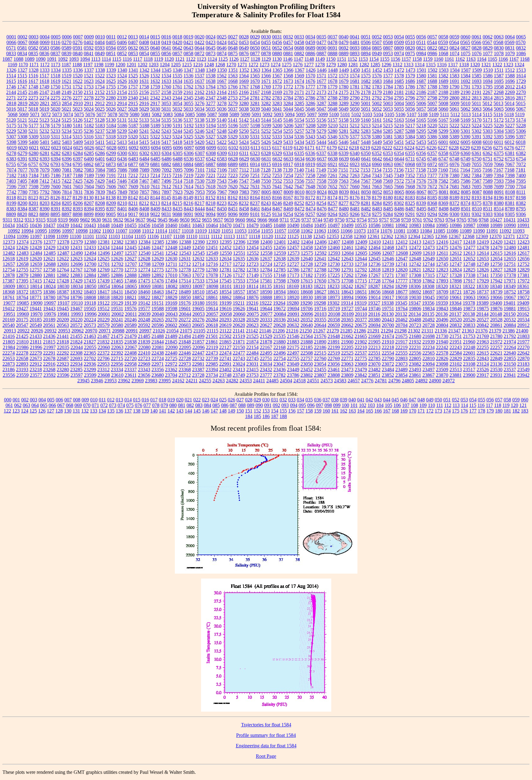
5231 (33, 131)
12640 (306, 258)
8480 (344, 208)
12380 (90, 242)
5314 (66, 136)
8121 (22, 197)
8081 (444, 192)
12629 (157, 258)
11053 (241, 231)
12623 (76, 258)
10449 (117, 225)
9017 (133, 214)
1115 (116, 59)
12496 (104, 253)
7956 (211, 192)
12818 (374, 269)
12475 (442, 247)
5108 (423, 114)
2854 (67, 103)
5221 (443, 125)
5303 (488, 131)
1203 (154, 64)
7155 (388, 170)
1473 (410, 70)
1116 (127, 59)
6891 (244, 164)
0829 (488, 48)
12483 (22, 253)
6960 (377, 164)
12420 (496, 242)
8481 (355, 208)
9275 (377, 214)
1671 (266, 81)
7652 (332, 186)
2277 (78, 97)
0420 (177, 42)
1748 (33, 86)
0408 (144, 42)
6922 (344, 164)
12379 (77, 242)
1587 (499, 75)
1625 (111, 81)
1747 (22, 86)
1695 (499, 81)
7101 (200, 170)
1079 (510, 53)
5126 (78, 120)
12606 (375, 253)
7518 (188, 181)
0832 (521, 48)
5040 (266, 109)
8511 (488, 208)
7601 (67, 186)
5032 (177, 109)
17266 (361, 275)
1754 (100, 86)
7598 (33, 186)
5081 (146, 114)
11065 (333, 231)
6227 (443, 147)
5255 (288, 131)
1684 (388, 81)
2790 (355, 97)
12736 (374, 264)
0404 (100, 42)
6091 (122, 147)
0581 (22, 48)
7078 (33, 170)
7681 (454, 186)
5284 (377, 131)
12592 (320, 253)
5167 (443, 120)
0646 (222, 48)
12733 (347, 264)
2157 (155, 92)
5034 (199, 109)
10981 (388, 225)
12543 (185, 253)
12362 (387, 236)
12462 (361, 247)
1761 (177, 86)
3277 (211, 103)
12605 (361, 253)
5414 (133, 142)
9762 (428, 219)
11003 (108, 231)
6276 (509, 147)
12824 (455, 269)
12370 (495, 236)
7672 (432, 186)
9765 (461, 219)
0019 (188, 36)
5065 (499, 109)
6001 (443, 142)
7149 (321, 170)
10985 (442, 225)
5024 (89, 109)
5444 (321, 142)
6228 (454, 147)
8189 (454, 197)
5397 (521, 136)
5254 (277, 131)
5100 (334, 114)
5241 (144, 131)
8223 (222, 203)
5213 (366, 125)
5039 (255, 109)
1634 (177, 81)
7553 (288, 181)
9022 (155, 214)
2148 (55, 92)
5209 (322, 125)
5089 (234, 114)
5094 (290, 114)
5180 (67, 125)
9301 (465, 214)
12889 (144, 275)
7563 (344, 181)
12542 (171, 253)
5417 (166, 142)
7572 (399, 181)
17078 (212, 275)
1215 (187, 64)
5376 (344, 136)
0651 (266, 48)
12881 (49, 275)
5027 (122, 109)
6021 (34, 147)
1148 (309, 59)
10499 (347, 225)
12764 (63, 269)
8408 (144, 208)
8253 (310, 203)
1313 (408, 64)
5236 (89, 131)
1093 (74, 59)
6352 (377, 153)
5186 (122, 125)
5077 (101, 114)
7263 (355, 175)
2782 (266, 97)
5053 (388, 109)
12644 (361, 258)
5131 (122, 120)
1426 (311, 70)
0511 (421, 42)
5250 (244, 131)
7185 (45, 175)
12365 (427, 236)
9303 (488, 214)
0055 (410, 36)
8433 (166, 208)
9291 (410, 214)
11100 (75, 236)
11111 (204, 236)
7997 (255, 192)
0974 (399, 53)
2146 (33, 92)
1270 (231, 64)
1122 (190, 59)
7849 (122, 192)
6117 (277, 147)
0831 (510, 48)
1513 (521, 70)
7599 (45, 186)
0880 (277, 53)
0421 (188, 42)
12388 (185, 242)
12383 (131, 242)
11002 (95, 231)
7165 (476, 170)
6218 (354, 147)
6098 (200, 147)
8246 (277, 203)
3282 (266, 103)
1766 (233, 86)
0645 (211, 48)
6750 (477, 158)
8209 (111, 203)
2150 (78, 92)
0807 (388, 48)
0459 (310, 42)
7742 (11, 192)
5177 (33, 125)
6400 (89, 158)
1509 (477, 70)
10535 (361, 225)
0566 (476, 42)
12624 (90, 258)
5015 (521, 103)
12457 (293, 247)
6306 (189, 153)
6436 (122, 158)
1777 (310, 86)
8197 (510, 197)
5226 (499, 125)
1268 (220, 64)
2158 (166, 92)
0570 (521, 42)
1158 (417, 59)
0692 (344, 48)
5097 (312, 114)
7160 (443, 170)
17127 (239, 275)
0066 (11, 42)
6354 (399, 153)
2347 (211, 97)
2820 (33, 103)
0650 (255, 48)
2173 (321, 92)
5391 (477, 136)
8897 (66, 214)
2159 (177, 92)
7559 (332, 181)
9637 (140, 219)
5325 (188, 136)
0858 (188, 53)
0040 (344, 36)
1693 (477, 81)
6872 (100, 164)
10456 (144, 225)
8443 (189, 208)
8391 (56, 208)
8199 (11, 203)
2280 (111, 97)
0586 (55, 48)
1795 (488, 86)
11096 (23, 236)
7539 (211, 181)
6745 (421, 158)
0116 (55, 42)
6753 (510, 158)
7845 (111, 192)
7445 (111, 181)
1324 (519, 64)
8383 (11, 208)
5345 (321, 136)
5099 (323, 114)
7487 (155, 181)
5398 (11, 142)
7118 (255, 170)
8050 (366, 192)
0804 (366, 48)
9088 (177, 214)
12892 (157, 275)
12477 (469, 247)
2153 (111, 92)
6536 (189, 158)
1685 (399, 81)
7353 (421, 175)
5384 (410, 136)
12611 (442, 253)
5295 (421, 131)
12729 (320, 264)
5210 (333, 125)
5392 (488, 136)
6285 (89, 153)
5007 (432, 103)
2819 (22, 103)
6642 (377, 158)
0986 (432, 53)
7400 (521, 175)
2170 (288, 92)
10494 (306, 225)
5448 (366, 142)
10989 (496, 225)
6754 (521, 158)
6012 (509, 142)
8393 (78, 208)
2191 (477, 92)
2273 (33, 97)
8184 (421, 197)
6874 (122, 164)
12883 (76, 275)
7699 (499, 186)
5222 (454, 125)
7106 (222, 170)
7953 (200, 192)
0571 (11, 48)
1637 (199, 81)
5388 (443, 136)
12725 (279, 264)
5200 (277, 125)
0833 (11, 53)
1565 (255, 75)
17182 (306, 275)
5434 (299, 142)
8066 (410, 192)
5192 (189, 125)
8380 (499, 203)
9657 (218, 219)
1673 (288, 81)
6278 (11, 153)
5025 (100, 109)
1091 (52, 59)
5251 (255, 131)
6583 (222, 158)
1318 (464, 64)
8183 (410, 197)
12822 (428, 269)
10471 (239, 225)
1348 (200, 70)
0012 (122, 36)
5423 (233, 142)
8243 (266, 203)
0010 (100, 36)
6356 (421, 153)
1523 (111, 75)
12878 (8, 275)
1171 (34, 64)
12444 (117, 247)
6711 (410, 158)
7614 (188, 186)
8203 (45, 203)
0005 (56, 36)
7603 (78, 186)
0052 (377, 36)
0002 (22, 36)
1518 (55, 75)
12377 (49, 242)
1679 (344, 81)
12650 (442, 258)
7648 (310, 186)
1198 (98, 64)
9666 (262, 219)
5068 (13, 114)
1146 (287, 59)
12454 (252, 247)
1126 (234, 59)
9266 (355, 214)
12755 (22, 269)
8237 (255, 203)
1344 (155, 70)
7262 (344, 175)
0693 (355, 48)
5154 (299, 120)
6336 (310, 153)
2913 (111, 103)
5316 (89, 136)
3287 (321, 103)
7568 (377, 181)
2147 (44, 92)
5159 (355, 120)
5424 (244, 142)
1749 (44, 86)
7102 (211, 170)
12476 (455, 247)
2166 (244, 92)
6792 (44, 164)
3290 (355, 103)
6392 (33, 158)
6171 (310, 147)
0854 (144, 53)
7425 (78, 181)
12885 (103, 275)
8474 (311, 208)
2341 (144, 97)
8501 (466, 208)
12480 (510, 247)
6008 (477, 142)
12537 (131, 253)
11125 (293, 236)
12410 (375, 242)
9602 (85, 219)
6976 (454, 164)
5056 (410, 109)
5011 (476, 103)
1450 (355, 70)
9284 (388, 214)
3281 (255, 103)
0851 (111, 53)
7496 (166, 181)
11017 (174, 231)
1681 (355, 81)
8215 (177, 203)
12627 (130, 258)
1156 (395, 59)
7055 (477, 164)
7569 (388, 181)
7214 (155, 175)
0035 (321, 36)
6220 (376, 147)
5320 (133, 136)
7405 (22, 181)
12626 (117, 258)
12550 (226, 253)
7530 (199, 181)
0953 (388, 53)
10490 (293, 225)
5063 (477, 109)
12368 (468, 236)
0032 (288, 36)
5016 (11, 109)
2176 (355, 92)
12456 (279, 247)
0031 (277, 36)
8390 (45, 208)
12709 (158, 264)
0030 (266, 36)
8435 (178, 208)
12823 (442, 269)
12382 (117, 242)
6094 (156, 147)
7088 (133, 170)
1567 (277, 75)
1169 (12, 64)
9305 (510, 214)
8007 (277, 192)
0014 (144, 36)
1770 (277, 86)
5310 (45, 136)
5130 (111, 120)
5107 (412, 114)
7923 (178, 192)
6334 (288, 153)
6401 (100, 158)
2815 (499, 97)
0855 (155, 53)
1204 (165, 64)
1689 (443, 81)
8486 (399, 208)
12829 (523, 269)
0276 (78, 42)
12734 (361, 264)
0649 (244, 48)
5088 (223, 114)
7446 (122, 181)
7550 (266, 181)
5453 (421, 142)
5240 (133, 131)
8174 (332, 197)
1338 (100, 70)
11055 (267, 231)
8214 (166, 203)
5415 (144, 142)
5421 (211, 142)
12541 (158, 253)
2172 (310, 92)
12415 (428, 242)
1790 (454, 86)
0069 (45, 42)
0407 (133, 42)
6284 (78, 153)
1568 (288, 75)
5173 (510, 120)
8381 (510, 203)
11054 (254, 231)
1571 (321, 75)
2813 (477, 97)
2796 (410, 97)
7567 (366, 181)
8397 (111, 208)
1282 (364, 64)
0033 (299, 36)
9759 (406, 219)
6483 (133, 158)
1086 (521, 53)
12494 (90, 253)
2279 (100, 97)
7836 (89, 192)
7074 (11, 170)
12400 (266, 242)
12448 (171, 247)
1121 (180, 59)
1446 (322, 70)
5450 (388, 142)
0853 (133, 53)
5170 (477, 120)
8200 (22, 203)
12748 (469, 264)
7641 (277, 186)
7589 (488, 181)
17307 (401, 275)
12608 (402, 253)
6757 (33, 164)
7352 (410, 175)
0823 (443, 48)
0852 (122, 53)
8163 (244, 197)
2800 (454, 97)
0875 (233, 53)
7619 (222, 186)
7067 (510, 164)
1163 (471, 59)
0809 (399, 48)
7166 (487, 170)
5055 (399, 109)
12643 (347, 258)
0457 (288, 42)
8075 (432, 192)
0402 (89, 42)
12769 (103, 269)
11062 (307, 231)
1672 (277, 81)
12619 (22, 258)
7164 (465, 170)
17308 (415, 275)
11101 (88, 236)
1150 (331, 59)
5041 (277, 109)
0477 (321, 42)
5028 (133, 109)
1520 (78, 75)
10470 (225, 225)
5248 (222, 131)
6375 (499, 153)
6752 (499, 158)
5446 (344, 142)
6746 (432, 158)
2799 (443, 97)
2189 (454, 92)
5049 (344, 109)
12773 (130, 269)
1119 (158, 59)
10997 (68, 231)
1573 (344, 75)
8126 (55, 197)
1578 (399, 75)
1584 (465, 75)
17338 (469, 275)
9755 (373, 219)
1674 (299, 81)
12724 (266, 264)
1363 (255, 70)
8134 (100, 197)
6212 (343, 147)
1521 (89, 75)
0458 (299, 42)
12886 (117, 275)
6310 (233, 153)
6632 (277, 158)
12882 (63, 275)
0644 (199, 48)
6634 (299, 158)
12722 (239, 264)
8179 (377, 197)
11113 (229, 236)
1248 (209, 64)
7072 (521, 164)
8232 (244, 203)
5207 (299, 125)
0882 (299, 53)
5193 (200, 125)
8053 (388, 192)
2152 (100, 92)
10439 (63, 225)
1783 (377, 86)
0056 (421, 36)
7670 (421, 186)
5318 (111, 136)
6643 (388, 158)
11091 (492, 231)
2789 (344, 97)
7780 (22, 192)
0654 (288, 48)
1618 (44, 81)
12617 (523, 253)
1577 (388, 75)
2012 (510, 86)
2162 (199, 92)
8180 (388, 197)
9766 (473, 219)
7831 (78, 192)
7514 (177, 181)
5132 (133, 120)
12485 (49, 253)
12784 (266, 269)
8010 (299, 192)
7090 (155, 170)
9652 (196, 219)
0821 (421, 48)
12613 (469, 253)
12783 (252, 269)
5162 (388, 120)
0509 (399, 42)
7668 (410, 186)
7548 (255, 181)
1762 (188, 86)
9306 (521, 214)
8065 (399, 192)
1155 (384, 59)
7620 (233, 186)
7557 (310, 181)
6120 (299, 147)
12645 (374, 258)
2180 (388, 92)
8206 (78, 203)
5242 (155, 131)
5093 (279, 114)
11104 (127, 236)
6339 (344, 153)
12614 (483, 253)
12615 (496, 253)
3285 (299, 103)
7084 (100, 170)
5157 (332, 120)
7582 (443, 181)
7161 (454, 170)
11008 (135, 231)
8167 (288, 197)
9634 (129, 219)
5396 (510, 136)
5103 (367, 114)
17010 (171, 275)
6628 (233, 158)
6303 (155, 153)
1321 (486, 64)
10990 (510, 225)
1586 (488, 75)
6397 (78, 158)
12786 (293, 269)
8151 (199, 197)
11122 (280, 236)
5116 (498, 114)
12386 (171, 242)
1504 (455, 70)
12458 (306, 247)
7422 (66, 181)
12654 (496, 258)
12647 (401, 258)
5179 (56, 125)
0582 (33, 48)
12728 (306, 264)
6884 (188, 164)
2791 (366, 97)
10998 (81, 231)
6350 (366, 153)
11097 (36, 236)
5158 (344, 120)
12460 (334, 247)
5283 (366, 131)
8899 (89, 214)
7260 (321, 175)
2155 (133, 92)
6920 (321, 164)
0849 (100, 53)
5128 (100, 120)
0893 (355, 53)
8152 (211, 197)
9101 (255, 214)
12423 (523, 242)
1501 (421, 70)
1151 (341, 59)
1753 (89, 86)
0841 (89, 53)
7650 (321, 186)
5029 (144, 109)
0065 (521, 36)
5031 (166, 109)
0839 (66, 53)
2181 (399, 92)
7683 (465, 186)
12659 (36, 264)
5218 (421, 125)
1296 (386, 64)
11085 (439, 231)
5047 (321, 109)
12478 (483, 247)
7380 (454, 175)
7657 (344, 186)
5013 (498, 103)
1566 (266, 75)
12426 (22, 247)
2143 (521, 86)
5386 (432, 136)
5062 (465, 109)
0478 (332, 42)
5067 (521, 109)
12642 (334, 258)
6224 (409, 147)
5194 (211, 125)
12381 (104, 242)
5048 (332, 109)
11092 (505, 231)
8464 (266, 208)
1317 (453, 64)
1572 (332, 75)
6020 (23, 147)
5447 (355, 142)
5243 (166, 131)
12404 (307, 242)
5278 (310, 131)
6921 (332, 164)
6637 (322, 158)
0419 (166, 42)
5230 (22, 131)
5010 (465, 103)
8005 (266, 192)
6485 (155, 158)
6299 (111, 153)
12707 (131, 264)
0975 (410, 53)
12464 (374, 247)
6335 (299, 153)
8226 (233, 203)
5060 (443, 109)
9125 (266, 214)
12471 (401, 247)
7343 (377, 175)
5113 (466, 114)
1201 (131, 64)
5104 (378, 114)
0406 (122, 42)
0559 (443, 42)
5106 (400, 114)
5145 (277, 120)
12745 (442, 264)
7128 (266, 170)
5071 (35, 114)
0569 (509, 42)
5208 (311, 125)
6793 (55, 164)
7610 (144, 186)
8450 (222, 208)
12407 (334, 242)
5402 (56, 142)
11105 (140, 236)
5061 (454, 109)
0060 (465, 36)
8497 (432, 208)
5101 (345, 114)
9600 (74, 219)
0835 (33, 53)
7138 (277, 170)
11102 (101, 236)
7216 (177, 175)
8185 (432, 197)
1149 (320, 59)
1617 (33, 81)
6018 (521, 142)
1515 (22, 75)
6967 (399, 164)
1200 (120, 64)
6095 (167, 147)
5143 (255, 120)
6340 (355, 153)
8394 (89, 208)
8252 (299, 203)
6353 (388, 153)
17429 (76, 280)
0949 (377, 53)
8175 (344, 197)
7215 (166, 175)
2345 (188, 97)
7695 (477, 186)
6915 (266, 164)
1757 (133, 86)
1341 (133, 70)
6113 (255, 147)
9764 (450, 219)
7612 (166, 186)
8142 (133, 197)
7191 (111, 175)
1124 (212, 59)
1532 (155, 75)
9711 (284, 219)
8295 (388, 203)
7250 (244, 175)
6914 (255, 164)
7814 (67, 192)
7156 (399, 170)
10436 (36, 225)
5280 (332, 131)
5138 (199, 120)
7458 (133, 181)
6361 (477, 153)
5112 (455, 114)
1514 (11, 75)
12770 (117, 269)
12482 (9, 253)
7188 (78, 175)
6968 (410, 164)
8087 (477, 192)
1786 (410, 86)
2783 (277, 97)
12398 (253, 242)
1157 (406, 59)
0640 (155, 48)
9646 (174, 219)
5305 (510, 131)
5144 (266, 120)
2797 (421, 97)
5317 (100, 136)
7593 (499, 181)
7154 (376, 170)
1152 (352, 59)
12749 (483, 264)
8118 (11, 197)
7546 (233, 181)
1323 (508, 64)
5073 (57, 114)
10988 (483, 225)
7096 (189, 170)
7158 (421, 170)
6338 (332, 153)
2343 (166, 97)
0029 (255, 36)
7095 (178, 170)
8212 (144, 203)
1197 (88, 64)
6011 (498, 142)
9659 (229, 219)
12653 (483, 258)
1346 (178, 70)
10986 (455, 225)
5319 (122, 136)
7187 (67, 175)
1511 (499, 70)
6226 (432, 147)
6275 (498, 147)
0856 (166, 53)
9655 (207, 219)
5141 (233, 120)
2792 (377, 97)
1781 (355, 86)
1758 (144, 86)
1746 (11, 86)
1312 (397, 64)
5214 (377, 125)
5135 (166, 120)
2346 (199, 97)
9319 (63, 219)
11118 (254, 236)
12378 (63, 242)
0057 (432, 36)
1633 (166, 81)
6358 (443, 153)
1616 (22, 81)
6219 (365, 147)
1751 (66, 86)
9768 (484, 219)
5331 (255, 136)
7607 (122, 186)
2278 (89, 97)
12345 (319, 236)
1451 (366, 70)
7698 (488, 186)
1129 (266, 59)
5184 (111, 125)
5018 (33, 109)
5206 (288, 125)
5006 (421, 103)
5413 (122, 142)
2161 (188, 92)
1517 (44, 75)
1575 (366, 75)
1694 (488, 81)
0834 (22, 53)
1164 (481, 59)
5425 (255, 142)
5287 (399, 131)
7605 (100, 186)
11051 (227, 231)
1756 (122, 86)
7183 (22, 175)
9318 (52, 219)
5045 (299, 109)
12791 (347, 269)
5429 (277, 142)
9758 (395, 219)
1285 (375, 64)
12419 (483, 242)
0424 (222, 42)
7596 (11, 186)
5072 (46, 114)
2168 (266, 92)
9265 (344, 214)
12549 (212, 253)
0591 (78, 48)
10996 (54, 231)
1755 (111, 86)
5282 (355, 131)
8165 (266, 197)
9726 (295, 219)
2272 (22, 97)
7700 (510, 186)
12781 (225, 269)
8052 (377, 192)
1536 (188, 75)
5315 (78, 136)
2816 (510, 97)
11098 (49, 236)
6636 (311, 158)
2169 (277, 92)
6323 (255, 153)
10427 (496, 219)
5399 (22, 142)
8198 (521, 197)
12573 (293, 253)
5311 (55, 136)
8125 (44, 197)
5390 (465, 136)
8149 (188, 197)
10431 (509, 219)
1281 (353, 64)
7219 (188, 175)
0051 (366, 36)
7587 (477, 181)
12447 (157, 247)
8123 (33, 197)
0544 (432, 42)
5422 (222, 142)
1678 (332, 81)
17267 (374, 275)
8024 (322, 192)
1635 (188, 81)
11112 (216, 236)
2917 (155, 103)
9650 (185, 219)
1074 (454, 53)
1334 (56, 70)
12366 (441, 236)
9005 (111, 214)
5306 (521, 131)
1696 (510, 81)
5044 (288, 109)
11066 (347, 231)
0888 (332, 53)
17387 (8, 280)
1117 (137, 59)
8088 (488, 192)
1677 (321, 81)
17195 (320, 275)
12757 (36, 269)
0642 (177, 48)
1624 (100, 81)
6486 (166, 158)
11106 (153, 236)
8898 (78, 214)
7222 (222, 175)
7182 (11, 175)
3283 (277, 103)
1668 (233, 81)
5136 (177, 120)
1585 (477, 75)
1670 (255, 81)
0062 (488, 36)
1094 (85, 59)
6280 (33, 153)
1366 (288, 70)
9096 (233, 214)
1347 (189, 70)
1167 (514, 59)
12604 (347, 253)
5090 (245, 114)
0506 (366, 42)
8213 (155, 203)
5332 (266, 136)
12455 (266, 247)
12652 (469, 258)
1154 (374, 59)
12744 (428, 264)
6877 (133, 164)
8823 (33, 214)
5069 (24, 114)
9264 (332, 214)
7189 (89, 175)
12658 (22, 264)
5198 (255, 125)
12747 (455, 264)
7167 (498, 170)
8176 (355, 197)
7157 (410, 170)
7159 (432, 170)
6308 (211, 153)
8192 (465, 197)
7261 (332, 175)
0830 (499, 48)
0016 (166, 36)
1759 (155, 86)
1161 (449, 59)
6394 (56, 158)
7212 (133, 175)
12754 (8, 269)
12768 (90, 269)
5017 (22, 109)
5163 (399, 120)
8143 (144, 197)
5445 (332, 142)
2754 (244, 97)
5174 (521, 120)
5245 (188, 131)
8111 (521, 192)
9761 (417, 219)
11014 (161, 231)
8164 (255, 197)
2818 (11, 103)
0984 (421, 53)
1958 (499, 86)
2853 (56, 103)
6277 (520, 147)
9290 (399, 214)
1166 (503, 59)
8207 (89, 203)
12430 (63, 247)
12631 (185, 258)
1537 (199, 75)
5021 (66, 109)
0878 (266, 53)
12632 (198, 258)
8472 (299, 208)
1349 (211, 70)
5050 (355, 109)
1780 (344, 86)
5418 (177, 142)
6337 (321, 153)
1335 (67, 70)
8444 (200, 208)
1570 (310, 75)
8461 (255, 208)
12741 (401, 264)
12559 (280, 253)
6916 (277, 164)
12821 (415, 269)
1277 (309, 64)
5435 (310, 142)
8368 (432, 203)
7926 (189, 192)
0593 (100, 48)
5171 (488, 120)
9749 (328, 219)
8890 (44, 214)
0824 (454, 48)
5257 (299, 131)
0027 (233, 36)
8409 (155, 208)
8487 (410, 208)
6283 (67, 153)
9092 (199, 214)
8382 (521, 203)
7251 (255, 175)
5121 (22, 120)
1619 (55, 81)
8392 (67, 208)
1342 (144, 70)
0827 (465, 48)
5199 (266, 125)
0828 (477, 48)
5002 (377, 103)
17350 (496, 275)
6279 (22, 153)
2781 (255, 97)
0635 (144, 48)
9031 (166, 214)
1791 (465, 86)
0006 (67, 36)
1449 (344, 70)
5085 (190, 114)
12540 (144, 253)
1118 (148, 59)
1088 (18, 59)
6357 (432, 153)
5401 (45, 142)
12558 (266, 253)
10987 (469, 225)
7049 (465, 164)
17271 (388, 275)
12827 (496, 269)
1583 (454, 75)
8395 (100, 208)
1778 (321, 86)
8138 (111, 197)
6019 (12, 147)
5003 (388, 103)
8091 (499, 192)
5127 (89, 120)
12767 (76, 269)
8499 (455, 208)
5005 (410, 103)
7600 (56, 186)
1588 (510, 75)
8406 (133, 208)
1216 (198, 64)
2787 (321, 97)
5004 (399, 103)
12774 (144, 269)
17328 (455, 275)
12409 (361, 242)
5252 (266, 131)
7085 (111, 170)
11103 (114, 236)
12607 (388, 253)
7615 (199, 186)
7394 (499, 175)
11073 (360, 231)
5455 (432, 142)
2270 (521, 92)
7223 (233, 175)
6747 (443, 158)
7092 (166, 170)
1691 (454, 81)
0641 (166, 48)
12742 (415, 264)
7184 (33, 175)
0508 (388, 42)
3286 (310, 103)
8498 (444, 208)
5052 (377, 109)
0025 (222, 36)
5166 (432, 120)
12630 (171, 258)
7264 (366, 175)
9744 (317, 219)
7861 (155, 192)
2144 (11, 92)
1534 (166, 75)
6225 (420, 147)
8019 (311, 192)
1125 (223, 59)
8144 (155, 197)
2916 (144, 103)
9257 (310, 214)
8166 (277, 197)
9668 (273, 219)
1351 (233, 70)
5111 (444, 114)
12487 (63, 253)
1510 (488, 70)
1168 (525, 59)
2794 (388, 97)
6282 (56, 153)
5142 (244, 120)
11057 (280, 231)
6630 (255, 158)
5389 (454, 136)
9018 (144, 214)
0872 (199, 53)
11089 (466, 231)
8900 (100, 214)
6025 (78, 147)
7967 (222, 192)
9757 (384, 219)
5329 (233, 136)
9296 (443, 214)
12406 (320, 242)
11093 (519, 231)
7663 (377, 186)
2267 (488, 92)
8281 (366, 203)
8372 (454, 203)
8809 (11, 214)
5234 (66, 131)
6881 (155, 164)
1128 (255, 59)
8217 (199, 203)
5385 (421, 136)
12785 (279, 269)
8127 (66, 197)
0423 (211, 42)
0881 (288, 53)
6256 (487, 147)
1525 (133, 75)
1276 (298, 64)
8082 (455, 192)
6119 (287, 147)
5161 (377, 120)
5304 (499, 131)
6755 (11, 164)
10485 (266, 225)
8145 (166, 197)
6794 (66, 164)
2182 (410, 92)
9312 (18, 219)
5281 (344, 131)
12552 (253, 253)
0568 (498, 42)
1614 (521, 75)
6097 (189, 147)
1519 (66, 75)
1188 (77, 64)
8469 (288, 208)
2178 (366, 92)
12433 (90, 247)
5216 (399, 125)
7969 (233, 192)
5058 (432, 109)
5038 (244, 109)
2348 (222, 97)
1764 (211, 86)
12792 (361, 269)
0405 (111, 42)
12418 (469, 242)
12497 (117, 253)
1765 (222, 86)
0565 (465, 42)
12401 (280, 242)
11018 (188, 231)
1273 (264, 64)
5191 (178, 125)
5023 (78, 109)
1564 (244, 75)
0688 (299, 48)
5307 (11, 136)
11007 (121, 231)
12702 (117, 264)
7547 (244, 181)
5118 (509, 114)
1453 (388, 70)
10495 (320, 225)
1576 (377, 75)
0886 (310, 53)
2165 (233, 92)
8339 (421, 203)
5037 (233, 109)
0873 (211, 53)
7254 (288, 175)
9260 (321, 214)
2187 (432, 92)
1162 (460, 59)
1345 (166, 70)
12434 (103, 247)
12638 (279, 258)
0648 (233, 48)
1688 (432, 81)
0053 (388, 36)
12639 (293, 258)
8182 (399, 197)
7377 (432, 175)
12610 (429, 253)
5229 (11, 131)
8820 (22, 214)
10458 (157, 225)
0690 (321, 48)
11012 (148, 231)
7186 (56, 175)
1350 (222, 70)
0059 (454, 36)
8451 (233, 208)
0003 (33, 36)
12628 (144, 258)
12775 (157, 269)
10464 (212, 225)
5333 (277, 136)
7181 (521, 170)
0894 (366, 53)
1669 (244, 81)
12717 (225, 264)
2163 (211, 92)
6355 (410, 153)
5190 (166, 125)
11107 (166, 236)
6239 (476, 147)
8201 (33, 203)
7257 (299, 175)
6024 (67, 147)
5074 (68, 114)
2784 (288, 97)
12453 (239, 247)
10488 (279, 225)
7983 (244, 192)
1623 (89, 81)
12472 (415, 247)
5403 (67, 142)
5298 (432, 131)
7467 (144, 181)
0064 (510, 36)
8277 (344, 203)
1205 (176, 64)
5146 (288, 120)
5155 (310, 120)
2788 (332, 97)
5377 (355, 136)
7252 (266, 175)
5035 (211, 109)
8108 (510, 192)
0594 (111, 48)
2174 (332, 92)
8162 (233, 197)
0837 (55, 53)
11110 (191, 236)
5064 (488, 109)
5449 (377, 142)
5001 (366, 103)
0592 (89, 48)
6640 (355, 158)
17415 (36, 280)
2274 (44, 97)
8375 (477, 203)
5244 (177, 131)
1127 (244, 59)
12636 (252, 258)
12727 (293, 264)
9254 (288, 214)
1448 (333, 70)
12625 (103, 258)
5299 (443, 131)
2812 (465, 97)
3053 (166, 103)
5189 (155, 125)
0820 (410, 48)
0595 (122, 48)
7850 (133, 192)
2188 (443, 92)
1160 (438, 59)
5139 (211, 120)
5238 (111, 131)
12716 (212, 264)
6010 (488, 142)
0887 (321, 53)
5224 (477, 125)
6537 (200, 158)
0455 (266, 42)
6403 (111, 158)
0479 (344, 42)
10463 (198, 225)
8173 (321, 197)
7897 (166, 192)
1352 (244, 70)
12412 (401, 242)
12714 (198, 264)
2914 (122, 103)
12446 (144, 247)
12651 (455, 258)
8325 (410, 203)
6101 (222, 147)
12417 (455, 242)
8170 (299, 197)
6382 (521, 153)
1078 (499, 53)
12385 (158, 242)
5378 (366, 136)
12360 (360, 236)
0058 (443, 36)
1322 (497, 64)
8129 (78, 197)
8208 (100, 203)
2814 (488, 97)
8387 (33, 208)
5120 (11, 120)
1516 (33, 75)
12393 (212, 242)
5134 (155, 120)
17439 (103, 280)
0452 (233, 42)
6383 (11, 158)
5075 (79, 114)
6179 (332, 147)
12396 (239, 242)
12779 (198, 269)
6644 (399, 158)
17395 (22, 280)
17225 (334, 275)
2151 (89, 92)
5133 (144, 120)
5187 (133, 125)
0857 (177, 53)
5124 (55, 120)
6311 (244, 153)
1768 (255, 86)
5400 (33, 142)
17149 (252, 275)
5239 (122, 131)
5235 (78, 131)
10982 (401, 225)
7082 (78, 170)
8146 (177, 197)
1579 (410, 75)
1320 (475, 64)
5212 (355, 125)
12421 (510, 242)
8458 (244, 208)
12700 (90, 264)
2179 (377, 92)
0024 (211, 36)
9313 (29, 219)
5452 (410, 142)
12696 (77, 264)
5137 (188, 120)
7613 (177, 186)
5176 (22, 125)
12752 (523, 264)
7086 (122, 170)
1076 (477, 53)
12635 (239, 258)
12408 (347, 242)
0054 (399, 36)
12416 (442, 242)
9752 (351, 219)
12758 (49, 269)
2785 (299, 97)
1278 (320, 64)
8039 (344, 192)
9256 (299, 214)
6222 (387, 147)
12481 (523, 247)
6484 (144, 158)
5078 (112, 114)
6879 (144, 164)
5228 (521, 125)
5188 (144, 125)
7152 (354, 170)
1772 (288, 86)
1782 (366, 86)
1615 (11, 81)
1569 (299, 75)
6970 (421, 164)
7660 (355, 186)
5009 (454, 103)
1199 (109, 64)
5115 (487, 114)
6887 (211, 164)
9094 (211, 214)
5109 (434, 114)
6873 (111, 164)
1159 (428, 59)
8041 (355, 192)
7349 (399, 175)
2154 (122, 92)
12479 (496, 247)
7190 (100, 175)
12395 (226, 242)
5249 (233, 131)
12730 (334, 264)
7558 (321, 181)
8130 (89, 197)
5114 (477, 114)
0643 (188, 48)
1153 (363, 59)
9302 (477, 214)
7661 (366, 186)
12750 (496, 264)
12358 (346, 236)
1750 (55, 86)
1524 (122, 75)
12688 (49, 264)
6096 (178, 147)
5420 (199, 142)
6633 (288, 158)
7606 (111, 186)
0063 (499, 36)
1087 (7, 59)
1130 (277, 59)
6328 (266, 153)
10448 (103, 225)
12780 (212, 269)
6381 (510, 153)
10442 (76, 225)
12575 (307, 253)
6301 (133, 153)
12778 (185, 269)
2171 (299, 92)
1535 (177, 75)
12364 (414, 236)
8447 (211, 208)
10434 (8, 225)
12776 (171, 269)
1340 (122, 70)
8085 (466, 192)
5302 (477, 131)
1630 (133, 81)
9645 (162, 219)
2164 (222, 92)
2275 (55, 97)
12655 (510, 258)
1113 (95, 59)
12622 (63, 258)
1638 (211, 81)
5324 (177, 136)
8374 (465, 203)
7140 (299, 170)
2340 (133, 97)
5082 (157, 114)
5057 (421, 109)
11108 (179, 236)
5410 (89, 142)
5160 (366, 120)
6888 (222, 164)
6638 (333, 158)
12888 (130, 275)
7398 (510, 175)
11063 (320, 231)
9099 (244, 214)
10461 (185, 225)
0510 (410, 42)
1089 (29, 59)
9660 (240, 219)
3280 (244, 103)
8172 (310, 197)
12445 (130, 247)
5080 (134, 114)
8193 (477, 197)
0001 (11, 36)
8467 (277, 208)
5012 (487, 103)
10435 (22, 225)
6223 (398, 147)
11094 (9, 236)
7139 (288, 170)
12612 (455, 253)
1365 (277, 70)
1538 (211, 75)
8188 (443, 197)
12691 (63, 264)
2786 (310, 97)
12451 (212, 247)
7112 (244, 170)
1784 (388, 86)
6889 (233, 164)
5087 (212, 114)
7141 (310, 170)
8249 (288, 203)
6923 (355, 164)
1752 (78, 86)
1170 (23, 64)
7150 (332, 170)
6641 (366, 158)
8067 (421, 192)
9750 (340, 219)
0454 (255, 42)
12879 (22, 275)
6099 (211, 147)
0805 (377, 48)
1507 (466, 70)
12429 (49, 247)
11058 (294, 231)
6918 (299, 164)
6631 (266, 158)
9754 (362, 219)
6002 (454, 142)
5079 (123, 114)
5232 (44, 131)
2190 (465, 92)
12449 (185, 247)
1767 (244, 86)
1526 (144, 75)
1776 (299, 86)
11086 (452, 231)
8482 (366, 208)
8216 (188, 203)
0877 (255, 53)
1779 (332, 86)
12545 (198, 253)
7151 (343, 170)
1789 (443, 86)
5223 (465, 125)
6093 (145, 147)
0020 (199, 36)
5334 (288, 136)
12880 (36, 275)
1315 (431, 64)
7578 (432, 181)
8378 (488, 203)
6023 (56, 147)
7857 (144, 192)
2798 (432, 97)
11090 (479, 231)
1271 (242, 64)
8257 (332, 203)
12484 (36, 253)
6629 (244, 158)
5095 (301, 114)
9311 (7, 219)
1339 (111, 70)
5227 (510, 125)
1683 (377, 81)
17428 (63, 280)
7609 (133, 186)
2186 (421, 92)
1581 (432, 75)
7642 (288, 186)
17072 (198, 275)
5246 (199, 131)
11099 (62, 236)
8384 (22, 208)
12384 (144, 242)
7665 (388, 186)
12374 (22, 242)
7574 (410, 181)
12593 (334, 253)
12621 (49, 258)
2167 (255, 92)
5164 (410, 120)
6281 (45, 153)
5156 (321, 120)
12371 (509, 236)
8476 (322, 208)
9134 (277, 214)
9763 (439, 219)
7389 (488, 175)
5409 (78, 142)
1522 (100, 75)
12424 (8, 247)
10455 (130, 225)
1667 (222, 81)
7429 (100, 181)
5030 (155, 109)
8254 (321, 203)
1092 (63, 59)
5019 (44, 109)
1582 (443, 75)
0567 (487, 42)
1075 (465, 53)
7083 (89, 170)
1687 (421, 81)
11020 (214, 231)
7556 (299, 181)
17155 (266, 275)
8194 (488, 197)
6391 (22, 158)
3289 (344, 103)
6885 (199, 164)
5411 (100, 142)
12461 (347, 247)
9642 (151, 219)
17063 (185, 275)
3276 (199, 103)
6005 (465, 142)
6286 (100, 153)
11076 (386, 231)
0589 (66, 48)
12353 (333, 236)
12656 (523, 258)
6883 (177, 164)
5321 (144, 136)
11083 (413, 231)
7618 (211, 186)
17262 (347, 275)
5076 (90, 114)
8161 (222, 197)
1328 (33, 70)
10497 (334, 225)
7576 (421, 181)
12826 (483, 269)
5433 (288, 142)
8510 (477, 208)
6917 (288, 164)
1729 (521, 81)
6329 (277, 153)
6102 (233, 147)
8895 (55, 214)
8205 (67, 203)
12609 (415, 253)
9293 (421, 214)
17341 (483, 275)
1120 (169, 59)
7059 (488, 164)
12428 (36, 247)
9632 (118, 219)
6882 (166, 164)
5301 (465, 131)
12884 (90, 275)
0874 (222, 53)
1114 (106, 59)
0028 (244, 36)
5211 (344, 125)
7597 (22, 186)
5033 (188, 109)
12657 (9, 264)
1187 (66, 64)
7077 (22, 170)
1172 (45, 64)
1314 (420, 64)
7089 (144, 170)
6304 (166, 153)
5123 (44, 120)
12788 (320, 269)
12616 (510, 253)
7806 (56, 192)
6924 (366, 164)
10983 (415, 225)
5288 (410, 131)
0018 (177, 36)
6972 (432, 164)
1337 (89, 70)
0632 (133, 48)
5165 (421, 120)
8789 (510, 208)
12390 (198, 242)
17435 (90, 280)
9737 (306, 219)
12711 (171, 264)
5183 (100, 125)
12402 (293, 242)
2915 (133, 103)
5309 (33, 136)
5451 (399, 142)
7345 (388, 175)
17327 (442, 275)
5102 (356, 114)
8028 (333, 192)
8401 (122, 208)
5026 (111, 109)
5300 (454, 131)
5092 (267, 114)
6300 (122, 153)
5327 (211, 136)
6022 (45, 147)
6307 (200, 153)
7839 (100, 192)
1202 (142, 64)
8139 (122, 197)
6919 (310, 164)
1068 (443, 53)
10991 (523, 225)
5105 (389, 114)
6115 (266, 147)
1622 (78, 81)
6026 (89, 147)
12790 (334, 269)
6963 (388, 164)
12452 (225, 247)
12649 (428, 258)
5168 (454, 120)
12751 (510, 264)
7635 (266, 186)
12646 (388, 258)
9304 (499, 214)
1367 (299, 70)
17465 (117, 280)
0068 (33, 42)
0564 (454, 42)
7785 (33, 192)
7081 (67, 170)
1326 (11, 70)
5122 (33, 120)
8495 (421, 208)
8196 (499, 197)
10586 (374, 225)
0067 (22, 42)
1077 (488, 53)
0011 (111, 36)
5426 (266, 142)
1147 (298, 59)
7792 (45, 192)
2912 (100, 103)
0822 (432, 48)
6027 (100, 147)
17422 (49, 280)
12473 (428, 247)
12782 (239, 269)
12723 (252, 264)
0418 (155, 42)
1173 (55, 64)
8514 (499, 208)
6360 (465, 153)
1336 (78, 70)
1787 (421, 86)
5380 (377, 136)
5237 (100, 131)
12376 (36, 242)
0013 (133, 36)
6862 (89, 164)
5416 (155, 142)
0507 (377, 42)
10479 (252, 225)
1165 (492, 59)
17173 (293, 275)
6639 (344, 158)
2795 (399, 97)
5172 (499, 120)
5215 (388, 125)
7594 (510, 181)
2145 (22, 92)
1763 (199, 86)
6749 (465, 158)
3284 (288, 103)
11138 (306, 236)
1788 (432, 86)
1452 (377, 70)
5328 (222, 136)
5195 (222, 125)
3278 (222, 103)
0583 (44, 48)
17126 (225, 275)
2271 (11, 97)
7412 (44, 181)
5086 (201, 114)
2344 (177, 97)
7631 (255, 186)
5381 (388, 136)
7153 (365, 170)
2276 (66, 97)
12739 (388, 264)
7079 (45, 170)
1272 (253, 64)
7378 (443, 175)
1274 (275, 64)
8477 (333, 208)
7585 (454, 181)
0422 (199, 42)
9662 (251, 219)
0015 (155, 36)
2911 (89, 103)
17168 (279, 275)
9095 (222, 214)
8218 (211, 203)
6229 (465, 147)
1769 (266, 86)
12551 (239, 253)
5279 (321, 131)
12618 (8, 258)
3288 (332, 103)
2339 (122, 97)
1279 (331, 64)
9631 (107, 219)
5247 (211, 131)
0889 (344, 53)
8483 (377, 208)
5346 (332, 136)
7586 (465, 181)
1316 (442, 64)
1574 (355, 75)
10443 (90, 225)
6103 (244, 147)
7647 (299, 186)
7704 (521, 186)
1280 (342, 64)
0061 (477, 36)
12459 (320, 247)
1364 (266, 70)
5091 (256, 114)
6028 (111, 147)
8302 (399, 203)
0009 (89, 36)
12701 (104, 264)
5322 (155, 136)
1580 (421, 75)
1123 (201, 59)
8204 (56, 203)
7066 (499, 164)
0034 (310, 36)
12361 (373, 236)
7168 (509, 170)
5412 (111, 142)
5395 (499, 136)
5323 (166, 136)
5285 (388, 131)
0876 (244, 53)
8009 (288, 192)
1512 (510, 70)
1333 (45, 70)
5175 (11, 125)
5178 (45, 125)
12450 (198, 247)
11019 (201, 231)
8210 (122, 203)
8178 (366, 197)
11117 (242, 236)
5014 (509, 103)
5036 (222, 109)
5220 (432, 125)
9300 (454, 214)
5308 (22, 136)
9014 (122, 214)
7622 (244, 186)
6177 (321, 147)
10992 (14, 231)
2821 (45, 103)
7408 (33, 181)
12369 (482, 236)
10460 (171, 225)
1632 (155, 81)
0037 (332, 36)
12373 (9, 242)
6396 (67, 158)
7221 (211, 175)
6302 (144, 153)
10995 (41, 231)
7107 (233, 170)
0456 (277, 42)
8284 (377, 203)
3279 (233, 103)
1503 (444, 70)
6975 (443, 164)
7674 (443, 186)
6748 (454, 158)
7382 (465, 175)
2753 (233, 97)
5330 (244, 136)
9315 (41, 219)
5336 (299, 136)
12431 (76, 247)
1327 (22, 70)
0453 (244, 42)
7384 (477, 175)
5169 (465, 120)
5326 (199, 136)
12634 (225, 258)
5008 (443, 103)
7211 (122, 175)
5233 (55, 131)
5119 (520, 114)
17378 (510, 275)
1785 (399, 86)
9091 (188, 214)
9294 (432, 214)
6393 (45, 158)
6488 (178, 158)
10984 (428, 225)
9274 (366, 214)
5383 (399, 136)
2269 (510, 92)
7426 (89, 181)
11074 (373, 231)
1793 (477, 86)
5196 (233, 125)
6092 (134, 147)
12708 (144, 264)
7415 (55, 181)
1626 (122, 81)
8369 (443, 203)
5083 (168, 114)
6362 (488, 153)
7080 (56, 170)
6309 (222, 153)
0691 (332, 48)
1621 (66, 81)
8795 (521, 208)
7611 (155, 186)
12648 (415, 258)
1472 (399, 70)
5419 (188, 142)
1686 (410, 81)
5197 (244, 125)
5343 (310, 136)
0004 (45, 36)
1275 (287, 64)
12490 (77, 253)
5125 (66, 120)
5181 (78, 125)
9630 (96, 219)
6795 (78, 164)
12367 (455, 236)
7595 (521, 181)
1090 (41, 59)
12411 (388, 242)
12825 (469, 269)
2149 (66, 92)
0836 (44, 53)
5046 (310, 109)
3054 (177, 103)
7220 (199, 175)
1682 (366, 81)
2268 (499, 92)
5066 (510, 109)
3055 (188, 103)
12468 (388, 247)
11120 (267, 236)
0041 (355, 36)
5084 (179, 114)
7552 (277, 181)
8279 (355, 203)
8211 (133, 203)
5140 (222, 120)
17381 (523, 275)
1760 (166, 86)
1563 (233, 75)
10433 (523, 219)
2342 (155, 97)
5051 (366, 109)
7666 (399, 186)
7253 (277, 175)
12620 (36, 258)
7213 (144, 175)
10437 (49, 225)
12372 (522, 236)
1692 (465, 81)
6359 (454, 153)
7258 (310, 175)
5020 (55, 109)
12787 (306, 269)
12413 (415, 242)
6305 (178, 153)
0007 (78, 36)
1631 (144, 81)
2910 (78, 103)
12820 (401, 269)
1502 (432, 70)
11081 (399, 231)
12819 (388, 269)
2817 (521, 97)
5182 (89, 125)
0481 (355, 42)
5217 (410, 125)
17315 (428, 275)
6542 (211, 158)
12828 (510, 269)
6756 (22, 164)
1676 (310, 81)
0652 (277, 48)
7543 (222, 181)
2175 (344, 92)
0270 (66, 42)
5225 (488, 125)
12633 (212, 258)
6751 (488, 158)
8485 (388, 208)
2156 (144, 92)
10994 (27, 231)
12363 (400, 236)
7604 (89, 186)
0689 (310, 48)
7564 (355, 181)
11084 (426, 231)
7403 (11, 181)
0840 (78, 53)
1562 (222, 75)
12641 (320, 258)
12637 (266, 258)
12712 (185, 264)
